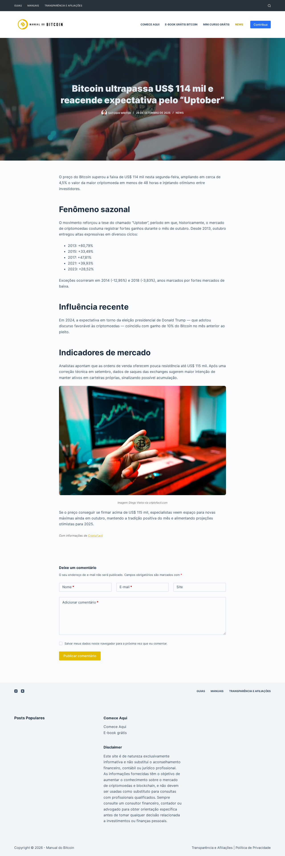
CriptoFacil (95, 535)
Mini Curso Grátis (216, 24)
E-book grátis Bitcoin (181, 24)
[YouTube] (22, 691)
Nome (68, 587)
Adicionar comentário (80, 602)
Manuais (33, 5)
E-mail (126, 587)
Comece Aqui (149, 24)
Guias (18, 5)
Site (180, 587)
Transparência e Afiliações (63, 5)
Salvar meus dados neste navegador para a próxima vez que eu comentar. (116, 643)
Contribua (260, 24)
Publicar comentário (79, 656)
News (239, 24)
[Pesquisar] (269, 5)
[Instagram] (16, 691)
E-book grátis (115, 732)
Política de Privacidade (253, 848)
